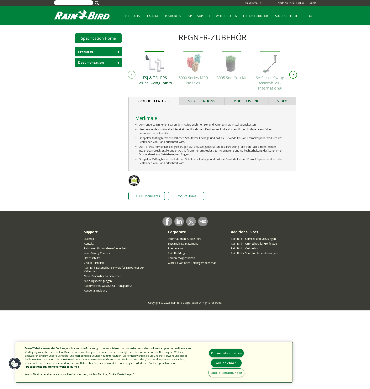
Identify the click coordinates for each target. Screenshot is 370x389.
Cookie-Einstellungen (226, 373)
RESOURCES (171, 17)
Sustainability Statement (183, 243)
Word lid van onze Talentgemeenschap (192, 263)
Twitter (191, 222)
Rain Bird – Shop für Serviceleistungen (254, 253)
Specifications (201, 101)
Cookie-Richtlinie (94, 263)
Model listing (246, 101)
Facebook (167, 221)
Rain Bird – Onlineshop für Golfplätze (254, 243)
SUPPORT (203, 16)
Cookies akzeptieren (226, 353)
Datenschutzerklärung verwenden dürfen (52, 367)
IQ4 (309, 16)
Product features (153, 101)
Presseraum (175, 248)
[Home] (86, 15)
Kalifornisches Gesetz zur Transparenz (108, 286)
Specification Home (98, 38)
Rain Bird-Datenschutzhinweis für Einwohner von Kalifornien (114, 269)
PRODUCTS (131, 17)
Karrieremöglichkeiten (181, 258)
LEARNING (151, 17)
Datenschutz (92, 258)
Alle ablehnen (226, 363)
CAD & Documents (147, 196)
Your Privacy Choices (97, 253)
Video (282, 101)
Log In (312, 2)
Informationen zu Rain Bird (184, 239)
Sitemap (89, 239)
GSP (188, 17)
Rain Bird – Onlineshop (245, 248)
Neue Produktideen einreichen (102, 276)
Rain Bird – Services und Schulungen (253, 239)
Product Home (186, 196)
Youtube (202, 221)
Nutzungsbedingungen (98, 281)
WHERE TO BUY (225, 17)
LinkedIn (179, 221)
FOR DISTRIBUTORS (256, 16)
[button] (15, 363)
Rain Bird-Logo (177, 253)
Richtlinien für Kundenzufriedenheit (105, 248)
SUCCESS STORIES (285, 17)
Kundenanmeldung (95, 290)
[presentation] (131, 75)
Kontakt (89, 243)
